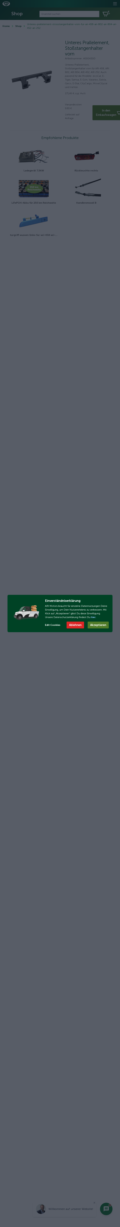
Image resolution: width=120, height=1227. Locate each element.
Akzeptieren (98, 625)
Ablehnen (75, 625)
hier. (93, 617)
